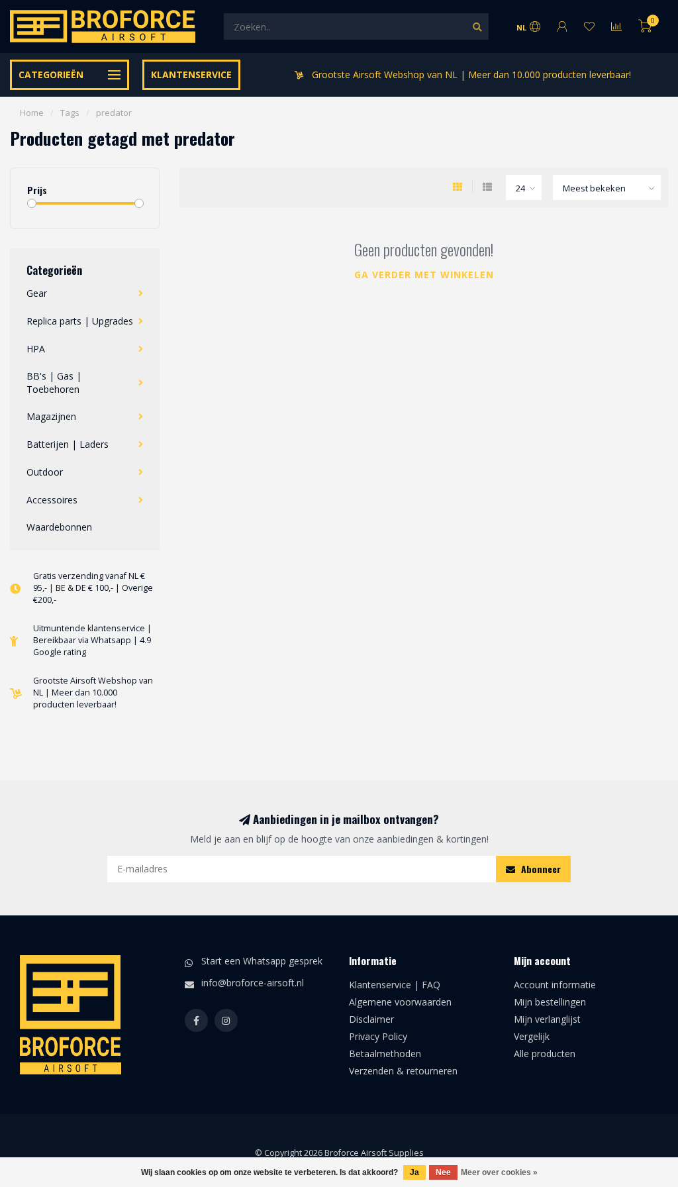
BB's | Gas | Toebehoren (53, 382)
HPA (35, 348)
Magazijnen (51, 416)
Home (32, 113)
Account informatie (555, 984)
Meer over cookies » (499, 1172)
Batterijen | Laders (67, 444)
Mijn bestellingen (550, 1002)
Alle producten (544, 1053)
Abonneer (539, 869)
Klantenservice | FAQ (394, 984)
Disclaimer (371, 1019)
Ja (414, 1172)
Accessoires (51, 499)
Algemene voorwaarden (400, 1002)
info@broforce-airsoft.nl (252, 982)
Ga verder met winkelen (424, 274)
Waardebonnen (59, 527)
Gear (36, 293)
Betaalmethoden (385, 1053)
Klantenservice (191, 74)
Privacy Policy (378, 1036)
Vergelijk (532, 1036)
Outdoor (44, 472)
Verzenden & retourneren (403, 1070)
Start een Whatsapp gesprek (261, 961)
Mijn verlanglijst (547, 1019)
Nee (443, 1172)
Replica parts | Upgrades (79, 321)
